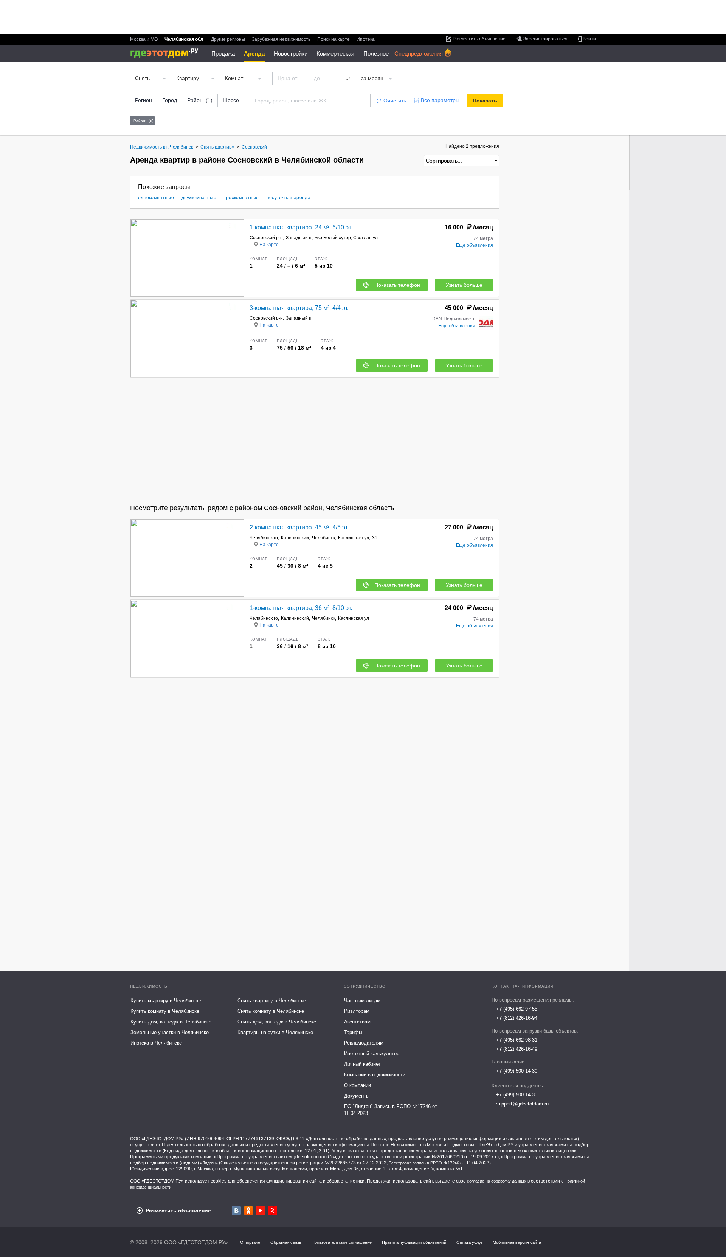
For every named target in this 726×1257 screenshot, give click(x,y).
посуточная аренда (288, 197)
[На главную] (167, 53)
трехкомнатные (241, 197)
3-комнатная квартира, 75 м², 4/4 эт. (299, 308)
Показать (485, 101)
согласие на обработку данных (496, 1181)
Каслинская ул (353, 537)
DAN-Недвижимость (453, 319)
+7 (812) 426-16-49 (516, 1049)
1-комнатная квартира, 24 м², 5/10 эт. (301, 227)
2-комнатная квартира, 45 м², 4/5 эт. (299, 527)
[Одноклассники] (248, 1210)
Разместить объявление (178, 1210)
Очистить (394, 101)
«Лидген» (209, 1163)
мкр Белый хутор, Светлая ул (346, 237)
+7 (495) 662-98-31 (516, 1040)
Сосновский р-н (266, 237)
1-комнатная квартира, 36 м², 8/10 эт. (301, 608)
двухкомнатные (199, 197)
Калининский (295, 537)
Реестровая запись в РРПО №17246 (424, 1163)
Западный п (299, 237)
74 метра (483, 238)
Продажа (223, 53)
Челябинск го (264, 537)
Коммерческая (335, 53)
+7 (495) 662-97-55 (516, 1009)
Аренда (254, 53)
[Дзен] (272, 1210)
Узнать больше (464, 285)
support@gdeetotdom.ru (522, 1104)
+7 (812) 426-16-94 (516, 1018)
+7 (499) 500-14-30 (516, 1071)
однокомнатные (156, 197)
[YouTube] (260, 1210)
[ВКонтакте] (236, 1210)
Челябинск (323, 537)
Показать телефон (397, 285)
